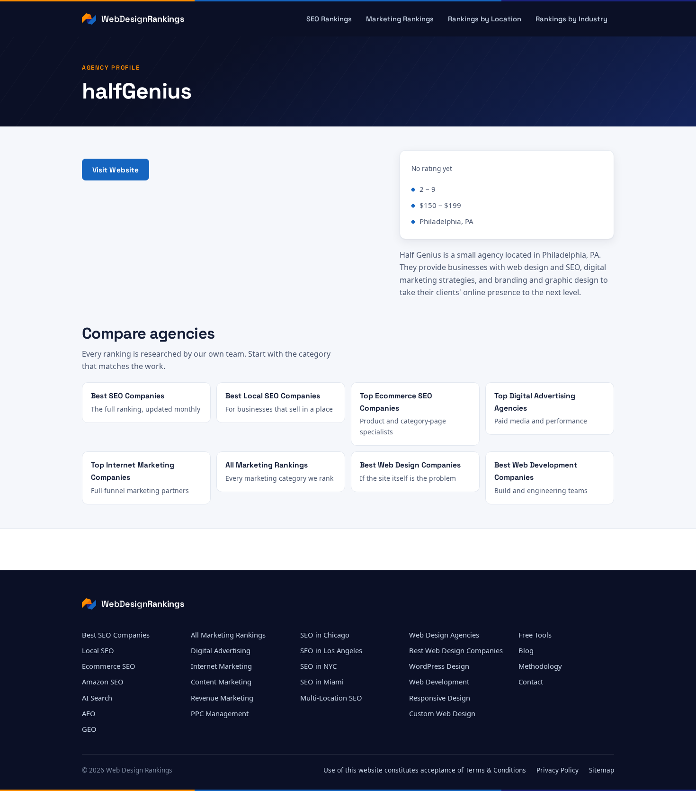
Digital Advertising (220, 650)
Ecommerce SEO (108, 666)
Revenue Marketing (222, 697)
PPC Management (220, 713)
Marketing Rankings (400, 19)
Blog (526, 650)
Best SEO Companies (116, 634)
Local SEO (98, 650)
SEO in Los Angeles (331, 650)
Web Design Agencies (444, 634)
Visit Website (115, 169)
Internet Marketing (221, 666)
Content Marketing (221, 681)
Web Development (439, 681)
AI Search (97, 697)
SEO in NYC (318, 666)
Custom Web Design (442, 713)
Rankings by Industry (571, 19)
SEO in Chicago (324, 634)
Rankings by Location (484, 19)
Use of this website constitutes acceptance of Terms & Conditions (424, 769)
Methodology (540, 666)
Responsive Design (439, 697)
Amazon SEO (103, 681)
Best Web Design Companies (456, 650)
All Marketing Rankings (228, 634)
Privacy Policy (557, 769)
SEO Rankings (329, 19)
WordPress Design (439, 666)
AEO (89, 713)
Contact (530, 681)
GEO (89, 729)
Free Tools (535, 634)
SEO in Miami (322, 681)
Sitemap (601, 769)
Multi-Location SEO (331, 697)
